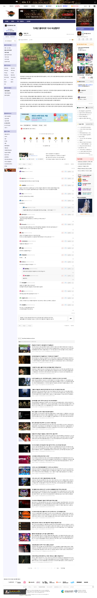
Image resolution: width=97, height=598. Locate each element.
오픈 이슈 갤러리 (8, 116)
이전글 (29, 164)
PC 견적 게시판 (7, 125)
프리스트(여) (13, 77)
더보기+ (91, 28)
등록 (71, 318)
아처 (5, 84)
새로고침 (73, 168)
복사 (31, 39)
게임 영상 (6, 148)
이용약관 (35, 586)
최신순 (29, 168)
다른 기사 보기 (31, 159)
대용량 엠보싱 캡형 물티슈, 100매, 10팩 (85, 161)
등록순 (25, 168)
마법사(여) (13, 75)
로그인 (85, 6)
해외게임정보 (7, 145)
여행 (5, 143)
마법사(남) (6, 75)
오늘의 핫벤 (7, 118)
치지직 (6, 136)
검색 (15, 41)
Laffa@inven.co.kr (27, 35)
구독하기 (23, 159)
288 (54, 568)
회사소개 (24, 586)
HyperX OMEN (8, 152)
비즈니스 (29, 586)
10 (51, 568)
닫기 (26, 589)
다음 (57, 568)
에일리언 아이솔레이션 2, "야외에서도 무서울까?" (56, 155)
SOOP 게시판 (7, 61)
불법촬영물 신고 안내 (58, 586)
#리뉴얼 (40, 125)
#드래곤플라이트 (27, 125)
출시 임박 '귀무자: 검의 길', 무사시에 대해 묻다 (55, 157)
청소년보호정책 (49, 586)
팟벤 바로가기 (7, 134)
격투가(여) (13, 70)
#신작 (45, 125)
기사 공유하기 (46, 145)
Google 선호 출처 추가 (24, 39)
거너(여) (12, 72)
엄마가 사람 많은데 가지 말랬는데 (52, 153)
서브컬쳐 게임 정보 (8, 150)
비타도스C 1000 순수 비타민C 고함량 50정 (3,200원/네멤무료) (85, 170)
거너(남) (5, 72)
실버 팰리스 (7, 157)
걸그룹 (6, 141)
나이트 (12, 79)
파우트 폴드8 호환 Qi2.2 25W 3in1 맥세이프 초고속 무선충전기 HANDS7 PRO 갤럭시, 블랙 (85, 164)
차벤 (5, 138)
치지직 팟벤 (7, 59)
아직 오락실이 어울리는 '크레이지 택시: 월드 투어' (56, 159)
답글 (73, 175)
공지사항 (71, 586)
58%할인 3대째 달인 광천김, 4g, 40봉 (84, 168)
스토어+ (91, 44)
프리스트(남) (6, 77)
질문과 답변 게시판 (8, 54)
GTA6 (6, 166)
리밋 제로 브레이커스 (8, 159)
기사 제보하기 (40, 159)
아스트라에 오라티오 (8, 163)
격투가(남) (6, 70)
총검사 (12, 81)
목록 (20, 164)
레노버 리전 (7, 154)
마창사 (5, 81)
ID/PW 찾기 (12, 36)
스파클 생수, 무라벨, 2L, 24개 (83, 166)
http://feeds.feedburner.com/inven (28, 338)
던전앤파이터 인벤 (11, 25)
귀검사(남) (6, 68)
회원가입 (7, 36)
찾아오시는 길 (66, 586)
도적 (5, 79)
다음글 (23, 164)
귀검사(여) (13, 68)
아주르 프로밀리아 (8, 161)
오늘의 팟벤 (7, 120)
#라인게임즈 (34, 125)
